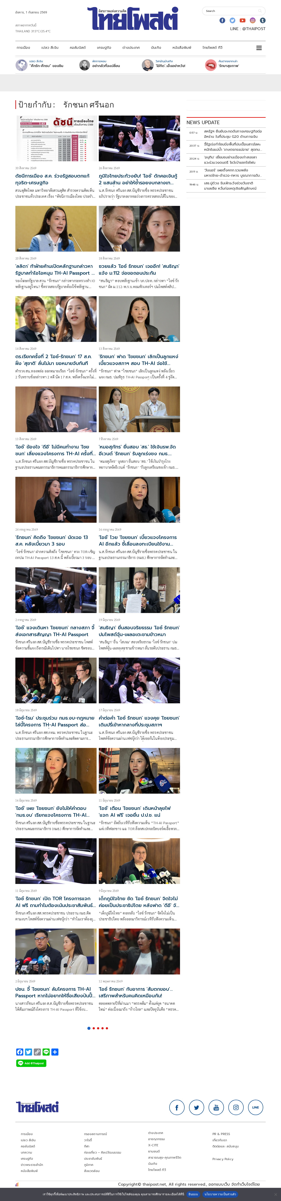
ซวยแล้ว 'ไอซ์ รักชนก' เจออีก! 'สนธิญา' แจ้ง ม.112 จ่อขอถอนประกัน (139, 270)
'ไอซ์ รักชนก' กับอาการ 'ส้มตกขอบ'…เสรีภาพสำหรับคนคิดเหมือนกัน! (136, 992)
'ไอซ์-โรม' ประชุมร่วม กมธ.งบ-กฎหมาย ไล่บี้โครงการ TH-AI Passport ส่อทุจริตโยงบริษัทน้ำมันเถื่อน (54, 724)
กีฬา (87, 1146)
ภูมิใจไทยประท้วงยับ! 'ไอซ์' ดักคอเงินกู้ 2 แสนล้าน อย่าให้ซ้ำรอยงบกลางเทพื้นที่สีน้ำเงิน (138, 182)
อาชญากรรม (156, 1139)
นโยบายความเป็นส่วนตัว (220, 1194)
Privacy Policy (223, 1159)
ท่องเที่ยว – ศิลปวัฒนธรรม (102, 1152)
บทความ (26, 1152)
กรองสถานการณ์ (95, 1134)
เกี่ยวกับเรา (220, 1140)
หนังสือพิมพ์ (182, 47)
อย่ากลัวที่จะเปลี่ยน (106, 66)
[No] (275, 1194)
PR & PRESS (221, 1134)
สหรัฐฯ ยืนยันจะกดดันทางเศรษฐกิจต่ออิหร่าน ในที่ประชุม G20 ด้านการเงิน (233, 134)
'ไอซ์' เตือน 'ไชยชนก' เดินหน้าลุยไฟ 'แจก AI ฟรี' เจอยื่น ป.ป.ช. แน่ (135, 812)
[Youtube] (243, 20)
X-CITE (153, 1145)
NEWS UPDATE (203, 122)
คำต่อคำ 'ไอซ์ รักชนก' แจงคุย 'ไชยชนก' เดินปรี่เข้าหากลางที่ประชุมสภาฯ (139, 721)
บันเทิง (156, 47)
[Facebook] (222, 20)
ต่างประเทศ (131, 47)
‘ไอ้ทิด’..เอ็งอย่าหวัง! (170, 66)
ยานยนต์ (154, 1151)
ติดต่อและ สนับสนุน (226, 1146)
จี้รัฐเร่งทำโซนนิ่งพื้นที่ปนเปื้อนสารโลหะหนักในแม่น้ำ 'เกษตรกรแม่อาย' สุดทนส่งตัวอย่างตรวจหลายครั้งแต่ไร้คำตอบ (233, 147)
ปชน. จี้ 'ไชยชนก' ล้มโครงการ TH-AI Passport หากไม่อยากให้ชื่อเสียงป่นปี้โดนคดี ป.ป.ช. (53, 995)
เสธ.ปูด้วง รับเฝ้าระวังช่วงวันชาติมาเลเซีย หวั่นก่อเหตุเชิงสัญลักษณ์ (230, 186)
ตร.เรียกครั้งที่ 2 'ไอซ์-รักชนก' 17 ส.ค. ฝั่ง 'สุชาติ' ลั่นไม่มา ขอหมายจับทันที (53, 360)
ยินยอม (193, 1194)
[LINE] (256, 1107)
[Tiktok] (263, 20)
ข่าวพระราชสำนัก (32, 1165)
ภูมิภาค (89, 1165)
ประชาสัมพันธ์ (93, 1158)
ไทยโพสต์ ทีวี (212, 47)
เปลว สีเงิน (49, 47)
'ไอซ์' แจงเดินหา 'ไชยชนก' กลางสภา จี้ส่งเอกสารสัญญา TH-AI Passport (54, 631)
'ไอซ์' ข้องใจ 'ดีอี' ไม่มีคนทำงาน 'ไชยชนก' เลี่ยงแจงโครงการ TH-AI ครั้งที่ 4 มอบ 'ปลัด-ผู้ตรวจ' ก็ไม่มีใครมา (54, 453)
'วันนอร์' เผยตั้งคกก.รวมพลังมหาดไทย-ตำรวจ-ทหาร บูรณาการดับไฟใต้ (232, 173)
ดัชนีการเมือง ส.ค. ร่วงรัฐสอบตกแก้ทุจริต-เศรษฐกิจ (52, 179)
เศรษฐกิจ (104, 47)
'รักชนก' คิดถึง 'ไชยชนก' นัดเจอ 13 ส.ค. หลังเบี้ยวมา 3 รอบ (51, 541)
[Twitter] (232, 20)
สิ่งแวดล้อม (92, 1171)
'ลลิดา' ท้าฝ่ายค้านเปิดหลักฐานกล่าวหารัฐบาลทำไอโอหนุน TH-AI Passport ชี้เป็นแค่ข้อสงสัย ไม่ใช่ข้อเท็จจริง (54, 273)
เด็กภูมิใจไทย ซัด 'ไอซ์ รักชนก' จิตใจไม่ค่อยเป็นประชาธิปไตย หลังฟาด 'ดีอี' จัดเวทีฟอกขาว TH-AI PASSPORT (139, 905)
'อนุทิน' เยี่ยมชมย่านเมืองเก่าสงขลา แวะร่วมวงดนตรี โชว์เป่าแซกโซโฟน (230, 160)
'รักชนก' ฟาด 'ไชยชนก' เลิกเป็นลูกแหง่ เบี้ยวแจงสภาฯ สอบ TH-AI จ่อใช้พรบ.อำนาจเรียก (138, 363)
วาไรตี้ (88, 1140)
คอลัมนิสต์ (78, 47)
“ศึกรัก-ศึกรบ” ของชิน (46, 66)
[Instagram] (253, 20)
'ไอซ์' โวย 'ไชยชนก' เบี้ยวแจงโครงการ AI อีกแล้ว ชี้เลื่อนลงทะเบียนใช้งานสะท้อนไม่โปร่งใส (138, 544)
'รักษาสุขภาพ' (229, 66)
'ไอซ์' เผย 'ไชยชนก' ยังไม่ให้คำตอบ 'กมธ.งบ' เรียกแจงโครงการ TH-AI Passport (50, 815)
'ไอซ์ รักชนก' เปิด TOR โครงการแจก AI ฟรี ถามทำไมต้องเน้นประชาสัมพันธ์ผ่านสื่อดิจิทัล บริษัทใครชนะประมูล (54, 905)
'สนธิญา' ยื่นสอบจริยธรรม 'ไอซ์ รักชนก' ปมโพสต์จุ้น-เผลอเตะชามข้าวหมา (139, 631)
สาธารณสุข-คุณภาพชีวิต (164, 1157)
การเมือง (23, 47)
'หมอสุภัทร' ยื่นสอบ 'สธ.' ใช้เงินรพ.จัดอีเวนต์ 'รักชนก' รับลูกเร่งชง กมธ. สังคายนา (137, 453)
